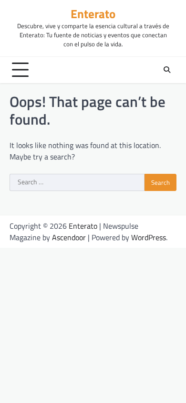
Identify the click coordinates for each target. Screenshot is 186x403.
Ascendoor (69, 237)
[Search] (167, 70)
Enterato (93, 14)
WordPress (148, 237)
